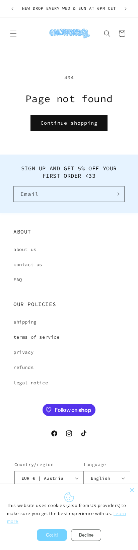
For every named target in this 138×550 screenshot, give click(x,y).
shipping (25, 322)
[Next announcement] (125, 8)
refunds (23, 367)
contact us (27, 264)
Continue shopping (69, 123)
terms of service (36, 337)
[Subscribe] (117, 194)
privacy (23, 352)
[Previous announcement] (12, 8)
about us (25, 249)
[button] (13, 33)
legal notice (30, 383)
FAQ (17, 280)
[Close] (132, 490)
